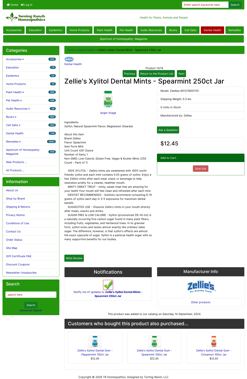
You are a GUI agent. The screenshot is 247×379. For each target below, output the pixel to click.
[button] (240, 362)
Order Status (14, 239)
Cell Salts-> (30, 125)
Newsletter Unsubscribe (21, 272)
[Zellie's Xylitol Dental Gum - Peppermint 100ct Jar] (95, 341)
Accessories (14, 30)
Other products (200, 302)
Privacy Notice (15, 215)
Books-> (30, 116)
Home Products (79, 30)
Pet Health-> (30, 100)
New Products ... (16, 162)
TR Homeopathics (114, 377)
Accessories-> (30, 59)
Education (35, 30)
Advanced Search (31, 310)
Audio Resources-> (30, 108)
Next (181, 73)
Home (14, 4)
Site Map (11, 248)
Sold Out (200, 168)
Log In (28, 4)
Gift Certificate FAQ (18, 256)
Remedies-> (30, 141)
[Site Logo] (43, 17)
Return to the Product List (156, 73)
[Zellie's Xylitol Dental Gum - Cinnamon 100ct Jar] (213, 341)
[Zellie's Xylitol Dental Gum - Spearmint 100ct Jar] (154, 341)
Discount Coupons (18, 264)
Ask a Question (168, 130)
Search (235, 4)
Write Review (74, 258)
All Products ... (15, 170)
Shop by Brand (15, 198)
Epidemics (55, 30)
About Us (12, 190)
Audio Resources (151, 30)
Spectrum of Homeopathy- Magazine (123, 39)
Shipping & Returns (18, 206)
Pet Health (126, 30)
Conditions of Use (17, 223)
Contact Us (13, 231)
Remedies (235, 30)
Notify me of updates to (108, 294)
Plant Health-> (30, 92)
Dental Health (212, 30)
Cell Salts (190, 30)
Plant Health (104, 30)
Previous (129, 73)
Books (173, 30)
